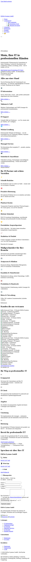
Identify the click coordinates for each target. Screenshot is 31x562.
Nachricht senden (5, 504)
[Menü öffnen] (1, 36)
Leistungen (7, 20)
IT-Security (7, 529)
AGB (5, 549)
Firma (2, 484)
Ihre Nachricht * (5, 495)
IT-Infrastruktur (8, 523)
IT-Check (6, 31)
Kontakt (6, 30)
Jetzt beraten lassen (6, 70)
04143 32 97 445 (5, 460)
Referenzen (7, 28)
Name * (3, 482)
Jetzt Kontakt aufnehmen (7, 442)
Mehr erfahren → (5, 99)
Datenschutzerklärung (16, 497)
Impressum (7, 546)
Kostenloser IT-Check (17, 70)
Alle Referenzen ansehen (7, 365)
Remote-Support (8, 531)
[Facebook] (11, 517)
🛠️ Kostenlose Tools (13, 24)
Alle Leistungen (12, 22)
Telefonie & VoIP (9, 525)
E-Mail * (3, 486)
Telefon (3, 488)
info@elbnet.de (5, 472)
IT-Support (7, 526)
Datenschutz (7, 548)
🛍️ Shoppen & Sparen (14, 25)
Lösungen (7, 27)
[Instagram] (4, 517)
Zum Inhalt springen (6, 1)
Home (5, 19)
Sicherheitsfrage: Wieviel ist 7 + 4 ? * (11, 500)
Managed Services (9, 528)
